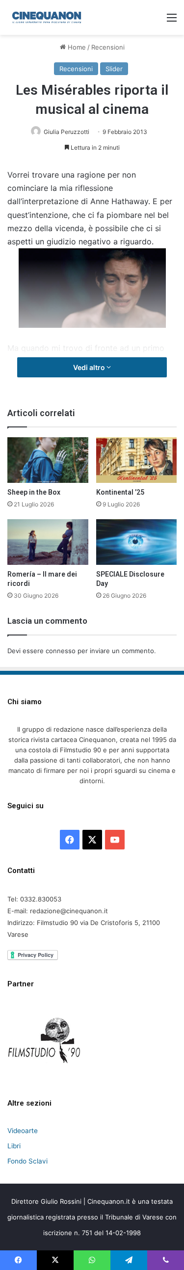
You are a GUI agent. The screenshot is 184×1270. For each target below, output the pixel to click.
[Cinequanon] (46, 17)
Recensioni (108, 47)
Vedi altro (89, 367)
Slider (114, 69)
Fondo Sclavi (27, 1161)
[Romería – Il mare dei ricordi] (47, 542)
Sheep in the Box (33, 492)
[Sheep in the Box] (47, 460)
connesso (61, 651)
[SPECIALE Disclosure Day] (136, 542)
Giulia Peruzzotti (66, 131)
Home (76, 47)
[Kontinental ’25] (136, 460)
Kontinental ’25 (120, 492)
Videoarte (22, 1131)
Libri (14, 1146)
